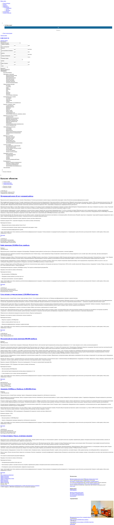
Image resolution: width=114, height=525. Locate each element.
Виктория (3, 235)
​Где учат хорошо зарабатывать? (77, 483)
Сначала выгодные (7, 182)
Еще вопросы (73, 489)
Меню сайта (3, 1)
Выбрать (58, 30)
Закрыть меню (4, 35)
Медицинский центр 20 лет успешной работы (17, 196)
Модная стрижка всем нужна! (76, 479)
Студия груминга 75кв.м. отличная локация (16, 436)
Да (58, 27)
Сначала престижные (8, 184)
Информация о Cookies (20, 485)
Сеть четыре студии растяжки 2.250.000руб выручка (19, 294)
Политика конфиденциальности (8, 485)
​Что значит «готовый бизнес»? (77, 481)
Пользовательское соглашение (32, 485)
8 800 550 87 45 (5, 38)
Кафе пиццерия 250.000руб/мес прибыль (15, 245)
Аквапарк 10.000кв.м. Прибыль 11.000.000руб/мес (18, 389)
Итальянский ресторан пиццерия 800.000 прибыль (19, 339)
